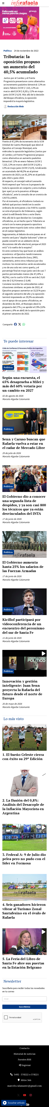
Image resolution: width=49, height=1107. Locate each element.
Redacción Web (16, 106)
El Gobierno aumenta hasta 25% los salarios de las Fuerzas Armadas (22, 566)
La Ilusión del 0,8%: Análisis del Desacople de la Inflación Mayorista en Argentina (23, 806)
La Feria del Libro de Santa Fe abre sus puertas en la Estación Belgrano (23, 963)
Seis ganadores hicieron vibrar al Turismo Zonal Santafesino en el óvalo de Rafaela (24, 910)
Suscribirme (24, 1006)
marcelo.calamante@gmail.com (24, 1085)
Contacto (24, 1048)
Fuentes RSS (24, 1059)
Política (8, 50)
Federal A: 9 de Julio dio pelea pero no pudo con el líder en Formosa (24, 858)
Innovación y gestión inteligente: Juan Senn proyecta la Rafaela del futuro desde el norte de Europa (22, 689)
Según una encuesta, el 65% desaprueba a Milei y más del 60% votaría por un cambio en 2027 (23, 384)
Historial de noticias (24, 1053)
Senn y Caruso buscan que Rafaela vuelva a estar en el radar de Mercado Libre (23, 443)
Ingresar (26, 1065)
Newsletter (12, 981)
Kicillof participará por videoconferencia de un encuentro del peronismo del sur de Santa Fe (23, 626)
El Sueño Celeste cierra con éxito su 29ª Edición (23, 756)
